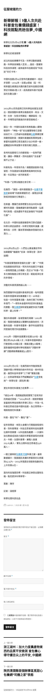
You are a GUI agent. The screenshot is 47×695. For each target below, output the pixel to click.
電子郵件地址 (10, 589)
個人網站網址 (9, 602)
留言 (6, 536)
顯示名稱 (8, 576)
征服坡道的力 (13, 9)
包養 (33, 134)
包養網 (17, 307)
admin (10, 505)
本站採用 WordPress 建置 (26, 690)
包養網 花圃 (21, 454)
